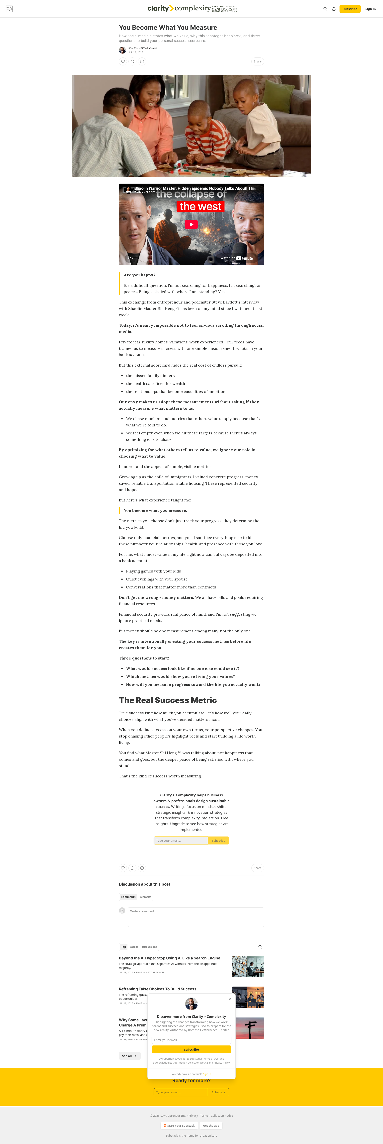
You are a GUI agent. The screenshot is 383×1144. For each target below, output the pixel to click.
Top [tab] (123, 947)
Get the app (211, 1125)
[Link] (113, 700)
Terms (204, 1115)
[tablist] (136, 897)
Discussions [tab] (149, 947)
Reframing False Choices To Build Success (157, 989)
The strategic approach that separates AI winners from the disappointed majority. (168, 966)
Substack (172, 1135)
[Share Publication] (334, 9)
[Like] (123, 61)
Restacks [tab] (145, 897)
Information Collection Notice (190, 1062)
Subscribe (350, 9)
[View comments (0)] (132, 61)
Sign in (370, 9)
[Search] (325, 9)
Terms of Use (210, 1058)
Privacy (193, 1115)
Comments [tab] (128, 897)
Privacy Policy (222, 1062)
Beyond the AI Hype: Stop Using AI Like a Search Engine (169, 958)
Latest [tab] (134, 947)
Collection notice (222, 1115)
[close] (230, 999)
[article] (191, 968)
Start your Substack (181, 1125)
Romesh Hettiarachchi (142, 48)
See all (127, 1056)
